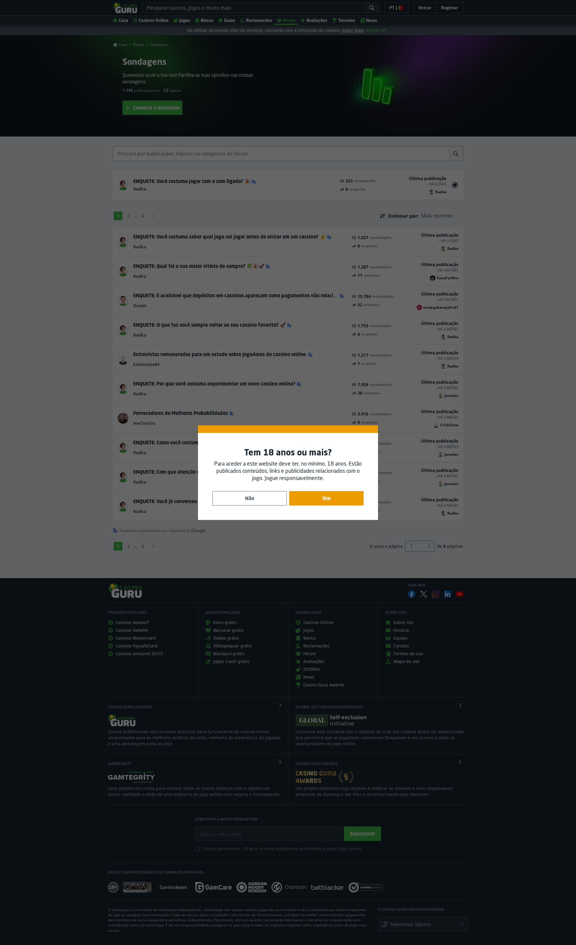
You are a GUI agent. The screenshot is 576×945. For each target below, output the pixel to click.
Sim (326, 498)
